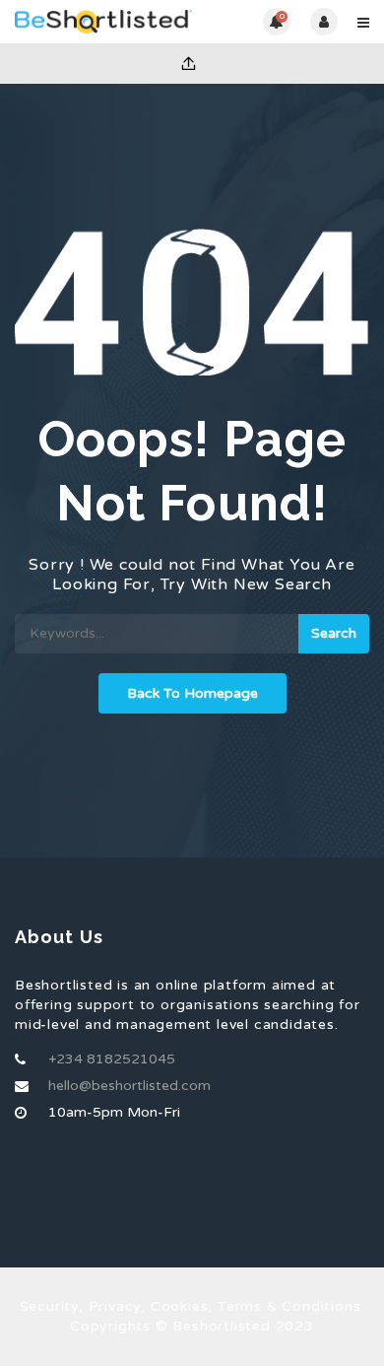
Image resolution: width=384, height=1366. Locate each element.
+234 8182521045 (111, 1059)
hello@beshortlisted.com (129, 1085)
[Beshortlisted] (103, 22)
